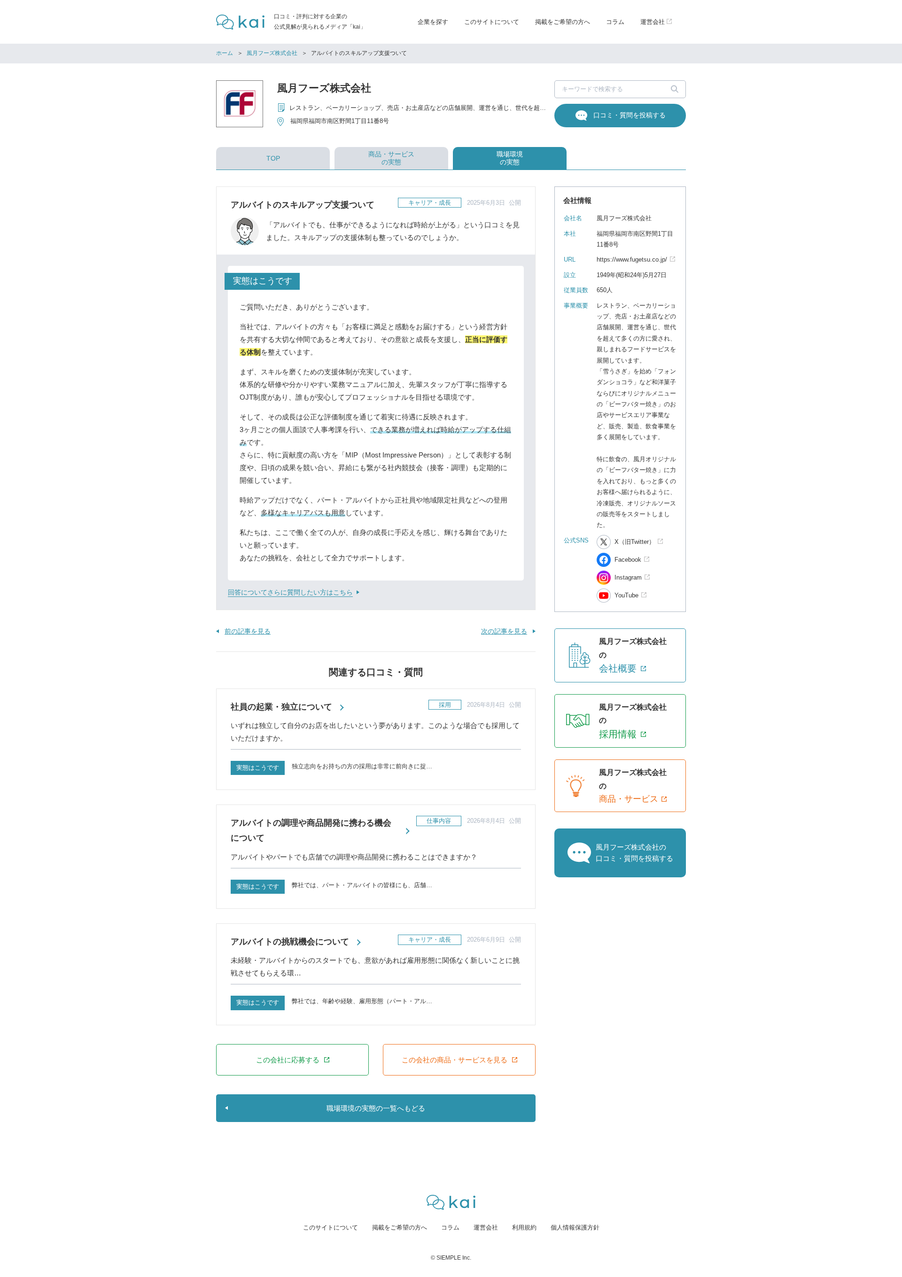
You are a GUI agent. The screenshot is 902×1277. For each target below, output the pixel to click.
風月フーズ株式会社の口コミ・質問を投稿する (634, 852)
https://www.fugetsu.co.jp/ (632, 259)
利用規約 (524, 1227)
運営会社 (486, 1227)
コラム (615, 21)
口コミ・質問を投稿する (629, 115)
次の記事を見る (504, 631)
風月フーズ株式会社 (272, 53)
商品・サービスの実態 (391, 158)
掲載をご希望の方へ (562, 21)
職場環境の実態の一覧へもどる (376, 1108)
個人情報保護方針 (575, 1227)
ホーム (224, 53)
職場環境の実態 (510, 158)
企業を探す (433, 21)
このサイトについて (491, 21)
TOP (273, 158)
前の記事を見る (248, 631)
